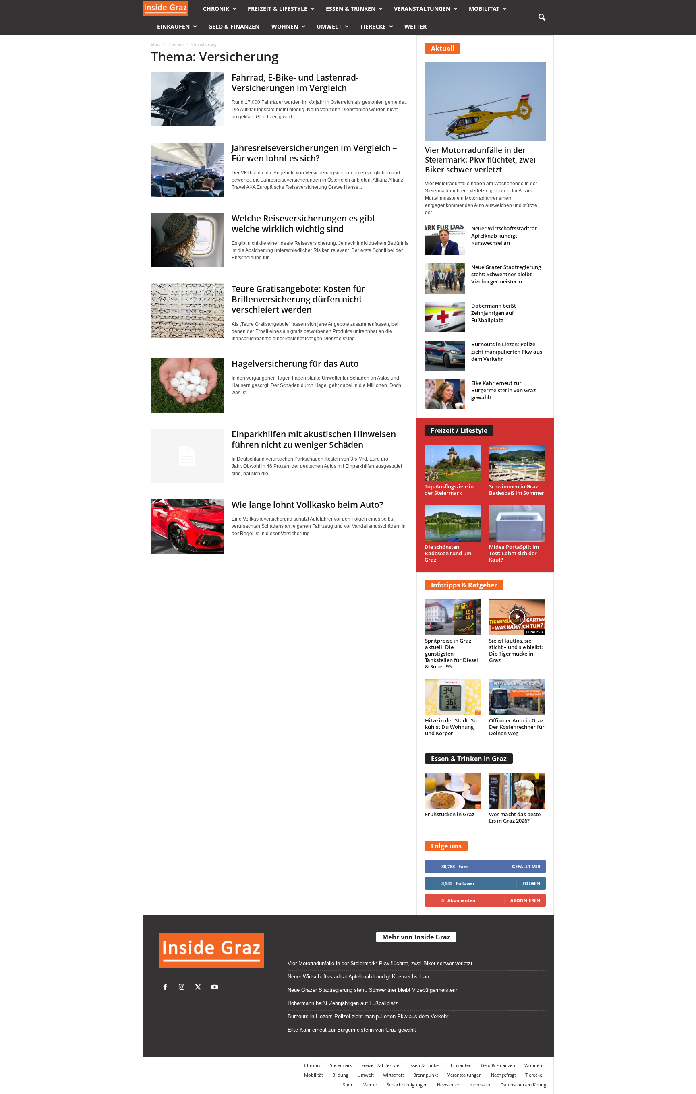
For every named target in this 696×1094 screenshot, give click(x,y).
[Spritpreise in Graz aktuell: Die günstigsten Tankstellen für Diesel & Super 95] (453, 617)
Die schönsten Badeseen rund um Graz (448, 553)
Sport (348, 1085)
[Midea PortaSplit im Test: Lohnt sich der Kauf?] (517, 523)
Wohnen (284, 26)
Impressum (479, 1085)
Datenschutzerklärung (523, 1085)
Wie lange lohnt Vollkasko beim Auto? (307, 504)
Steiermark (341, 1065)
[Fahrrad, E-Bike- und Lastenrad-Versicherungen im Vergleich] (187, 99)
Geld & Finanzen (233, 26)
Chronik (216, 8)
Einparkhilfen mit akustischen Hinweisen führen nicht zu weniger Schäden (314, 439)
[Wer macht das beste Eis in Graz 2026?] (517, 791)
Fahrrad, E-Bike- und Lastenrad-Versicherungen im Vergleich (295, 82)
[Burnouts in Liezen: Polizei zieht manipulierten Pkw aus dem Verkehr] (445, 356)
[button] (542, 18)
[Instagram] (183, 988)
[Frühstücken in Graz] (453, 791)
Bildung (340, 1075)
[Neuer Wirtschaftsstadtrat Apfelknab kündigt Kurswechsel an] (445, 240)
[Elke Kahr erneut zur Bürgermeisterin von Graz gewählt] (445, 394)
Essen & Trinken (350, 8)
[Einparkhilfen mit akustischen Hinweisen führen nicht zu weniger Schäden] (187, 456)
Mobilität (484, 8)
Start (155, 44)
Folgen (531, 883)
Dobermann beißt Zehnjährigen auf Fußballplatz (493, 313)
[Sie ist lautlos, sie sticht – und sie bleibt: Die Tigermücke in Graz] (517, 617)
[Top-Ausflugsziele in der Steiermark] (453, 463)
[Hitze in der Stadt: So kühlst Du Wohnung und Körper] (453, 697)
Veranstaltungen (422, 8)
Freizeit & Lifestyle (277, 8)
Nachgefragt (503, 1075)
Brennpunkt (425, 1075)
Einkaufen (173, 26)
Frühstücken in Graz (449, 814)
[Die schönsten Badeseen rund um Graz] (453, 523)
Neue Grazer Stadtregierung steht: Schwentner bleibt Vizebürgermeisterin (506, 274)
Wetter (415, 26)
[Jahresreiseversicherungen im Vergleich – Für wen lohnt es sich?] (187, 170)
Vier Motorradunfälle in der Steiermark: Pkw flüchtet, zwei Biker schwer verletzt (480, 160)
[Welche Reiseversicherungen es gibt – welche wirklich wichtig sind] (187, 240)
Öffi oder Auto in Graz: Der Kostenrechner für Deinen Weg (517, 727)
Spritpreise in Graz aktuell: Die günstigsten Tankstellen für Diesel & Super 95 (451, 653)
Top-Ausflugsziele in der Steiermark (449, 489)
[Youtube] (215, 988)
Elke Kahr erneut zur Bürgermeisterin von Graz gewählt (503, 390)
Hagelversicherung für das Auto (295, 363)
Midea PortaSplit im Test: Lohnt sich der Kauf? (514, 553)
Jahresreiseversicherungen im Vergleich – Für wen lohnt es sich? (314, 153)
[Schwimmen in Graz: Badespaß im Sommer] (517, 463)
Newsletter (448, 1085)
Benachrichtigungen (407, 1085)
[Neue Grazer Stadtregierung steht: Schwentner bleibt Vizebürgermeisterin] (445, 278)
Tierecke (373, 26)
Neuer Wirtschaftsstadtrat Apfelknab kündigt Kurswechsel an (504, 235)
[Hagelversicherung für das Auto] (187, 385)
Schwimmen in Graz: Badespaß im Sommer (516, 489)
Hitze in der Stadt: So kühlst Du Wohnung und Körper (451, 727)
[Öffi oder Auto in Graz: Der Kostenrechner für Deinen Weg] (517, 697)
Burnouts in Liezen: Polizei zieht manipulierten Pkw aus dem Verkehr (506, 351)
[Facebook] (167, 988)
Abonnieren (525, 900)
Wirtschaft (393, 1075)
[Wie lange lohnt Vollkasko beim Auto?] (187, 526)
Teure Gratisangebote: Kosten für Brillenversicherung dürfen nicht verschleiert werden (298, 299)
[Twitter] (200, 988)
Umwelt (329, 26)
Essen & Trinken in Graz (469, 758)
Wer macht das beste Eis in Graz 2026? (515, 817)
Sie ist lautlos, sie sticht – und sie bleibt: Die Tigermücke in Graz (516, 650)
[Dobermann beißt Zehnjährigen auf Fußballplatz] (445, 317)
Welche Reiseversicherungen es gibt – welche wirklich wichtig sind (307, 223)
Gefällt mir (526, 866)
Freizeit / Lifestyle (459, 430)
